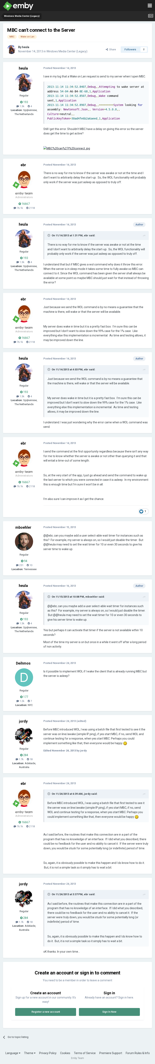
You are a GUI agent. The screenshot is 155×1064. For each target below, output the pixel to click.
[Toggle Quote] (49, 235)
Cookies (65, 1053)
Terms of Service (85, 1053)
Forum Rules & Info (138, 1053)
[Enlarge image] (66, 148)
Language (12, 1053)
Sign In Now (109, 1011)
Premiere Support (110, 1053)
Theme (29, 1053)
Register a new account (45, 1011)
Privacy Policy (48, 1053)
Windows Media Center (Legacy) (66, 51)
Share (112, 49)
